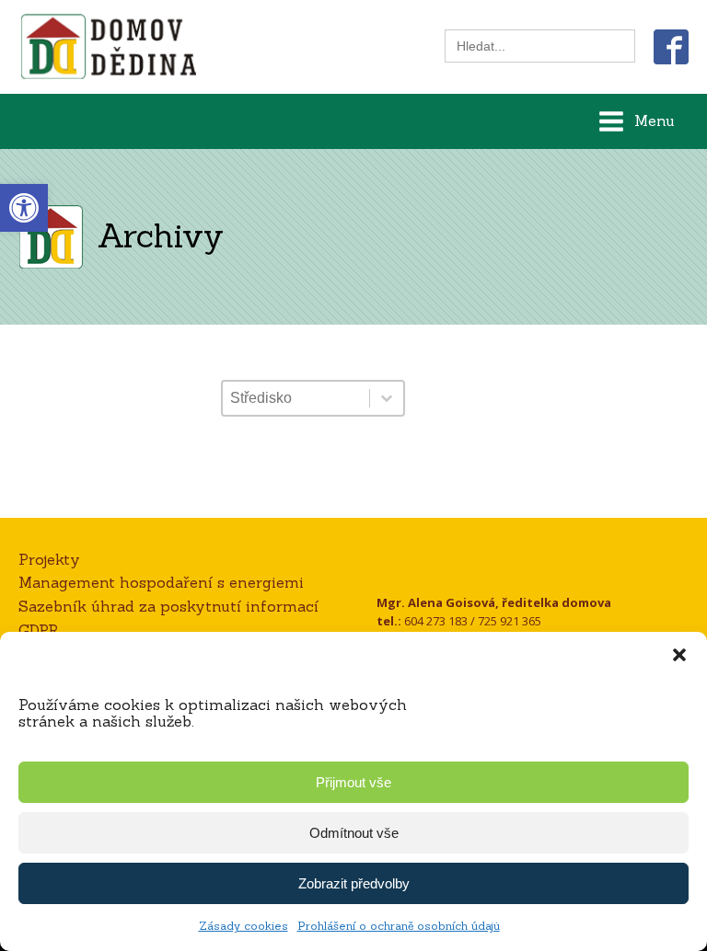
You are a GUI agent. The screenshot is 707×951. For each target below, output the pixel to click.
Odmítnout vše (354, 833)
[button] (679, 655)
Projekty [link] (49, 559)
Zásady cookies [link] (243, 926)
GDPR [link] (38, 630)
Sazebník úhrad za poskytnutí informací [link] (168, 606)
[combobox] (296, 398)
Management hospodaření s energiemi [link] (161, 582)
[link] (24, 208)
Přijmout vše (353, 782)
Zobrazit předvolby (354, 883)
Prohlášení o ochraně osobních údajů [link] (398, 926)
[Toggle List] (386, 398)
